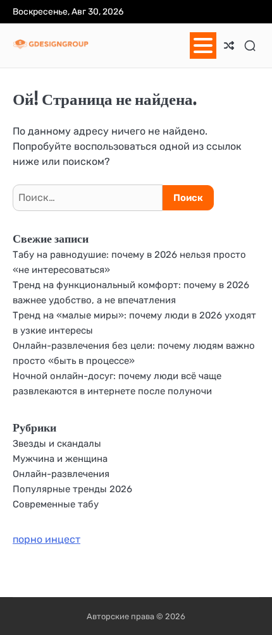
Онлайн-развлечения (61, 474)
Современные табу (56, 504)
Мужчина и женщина (60, 458)
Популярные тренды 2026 (72, 489)
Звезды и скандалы (57, 443)
